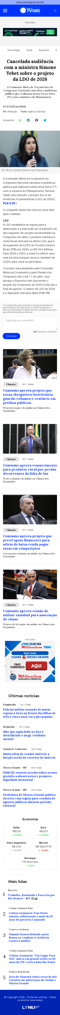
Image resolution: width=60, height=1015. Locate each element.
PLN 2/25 (9, 203)
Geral (29, 50)
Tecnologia (13, 50)
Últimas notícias (23, 696)
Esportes (44, 50)
